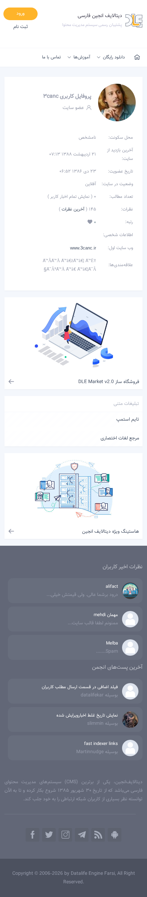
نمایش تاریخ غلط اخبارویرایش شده (87, 715)
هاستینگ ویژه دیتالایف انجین (110, 531)
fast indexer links (101, 743)
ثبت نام (20, 27)
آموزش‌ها (82, 57)
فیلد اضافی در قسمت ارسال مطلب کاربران (80, 687)
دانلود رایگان (114, 57)
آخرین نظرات (72, 209)
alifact (112, 586)
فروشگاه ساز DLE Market (108, 382)
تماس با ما (51, 57)
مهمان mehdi (106, 615)
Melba (112, 643)
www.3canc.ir (83, 247)
